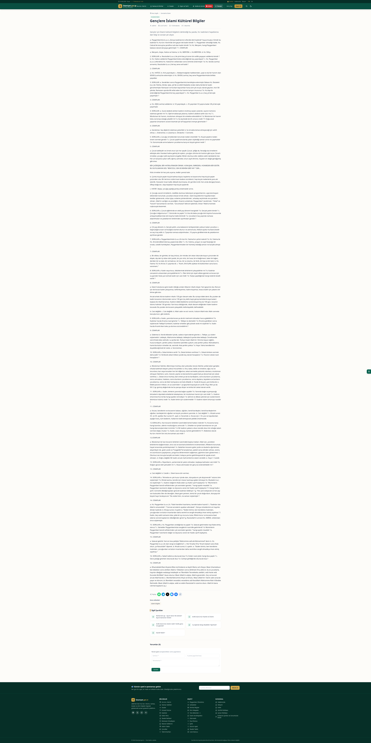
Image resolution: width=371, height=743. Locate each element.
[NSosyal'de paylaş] (172, 594)
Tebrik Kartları (166, 732)
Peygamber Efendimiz (197, 702)
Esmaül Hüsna (166, 710)
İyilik (191, 724)
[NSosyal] (146, 712)
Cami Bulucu (194, 732)
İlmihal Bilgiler (194, 707)
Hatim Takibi (166, 726)
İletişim (244, 1)
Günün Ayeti (194, 726)
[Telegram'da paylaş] (163, 594)
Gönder (155, 670)
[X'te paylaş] (167, 594)
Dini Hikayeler (194, 710)
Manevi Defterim (167, 724)
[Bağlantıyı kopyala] (180, 594)
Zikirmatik (193, 718)
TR (249, 1)
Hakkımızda (237, 1)
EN (252, 1)
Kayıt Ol (238, 6)
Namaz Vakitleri (167, 705)
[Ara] (246, 6)
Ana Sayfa (155, 13)
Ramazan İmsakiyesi (168, 721)
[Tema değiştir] (251, 6)
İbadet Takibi (194, 729)
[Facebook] (133, 712)
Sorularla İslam (166, 13)
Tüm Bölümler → (195, 713)
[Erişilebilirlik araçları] (369, 371)
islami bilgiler (155, 603)
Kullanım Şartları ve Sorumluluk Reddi (228, 716)
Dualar (164, 707)
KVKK (219, 707)
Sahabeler (193, 705)
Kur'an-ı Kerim (166, 702)
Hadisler (164, 713)
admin (154, 26)
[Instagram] (141, 712)
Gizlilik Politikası (223, 710)
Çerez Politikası (223, 713)
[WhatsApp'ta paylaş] (159, 594)
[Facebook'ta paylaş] (176, 594)
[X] (137, 712)
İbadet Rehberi (166, 718)
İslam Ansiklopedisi (196, 716)
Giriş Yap (229, 6)
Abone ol (235, 688)
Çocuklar (164, 729)
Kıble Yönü (165, 716)
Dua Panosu (193, 721)
